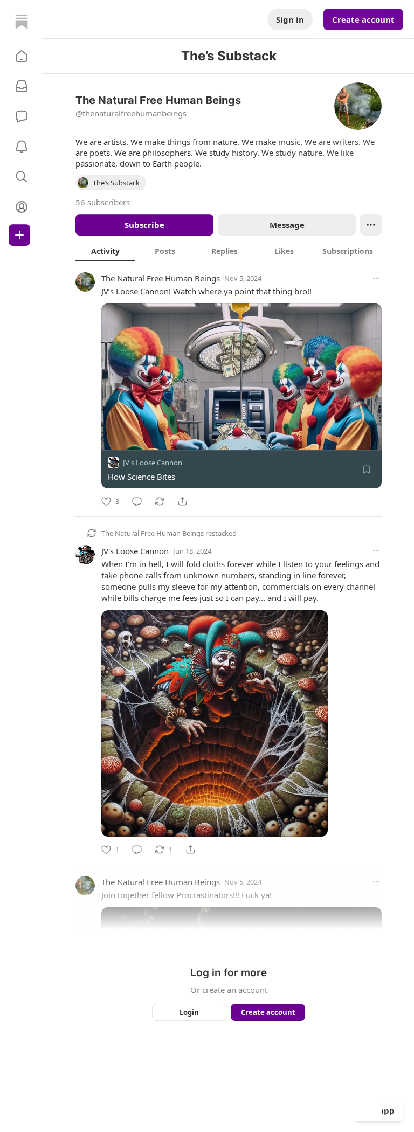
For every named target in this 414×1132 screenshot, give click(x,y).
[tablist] (228, 250)
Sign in (290, 19)
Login (189, 1012)
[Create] (19, 235)
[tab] (105, 250)
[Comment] (137, 501)
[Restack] (159, 501)
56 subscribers (102, 202)
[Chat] (21, 116)
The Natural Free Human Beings (160, 278)
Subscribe (144, 224)
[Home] (21, 21)
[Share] (182, 501)
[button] (21, 56)
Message (287, 224)
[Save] (366, 469)
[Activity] (21, 147)
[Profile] (21, 207)
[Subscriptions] (21, 86)
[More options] (376, 278)
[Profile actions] (371, 225)
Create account (363, 19)
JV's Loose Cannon (152, 462)
